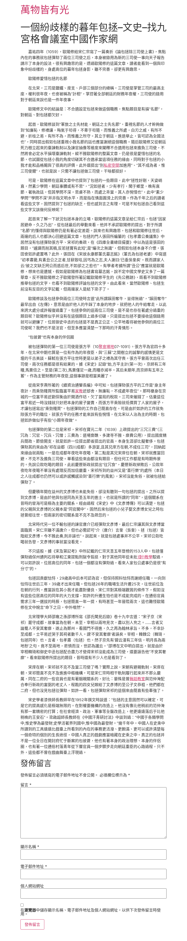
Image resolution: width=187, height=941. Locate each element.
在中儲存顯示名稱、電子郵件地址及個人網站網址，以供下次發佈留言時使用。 (90, 912)
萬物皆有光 (44, 10)
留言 (25, 785)
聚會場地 (106, 346)
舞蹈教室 (137, 678)
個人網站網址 (32, 886)
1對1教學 (144, 556)
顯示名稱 (29, 847)
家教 (79, 390)
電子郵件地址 (33, 866)
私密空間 (111, 165)
